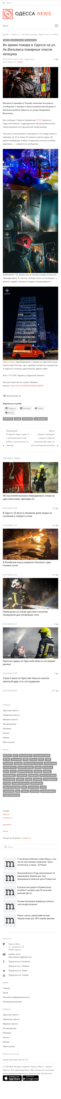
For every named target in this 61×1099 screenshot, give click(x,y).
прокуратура (36, 783)
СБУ (41, 759)
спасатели (27, 419)
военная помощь (25, 767)
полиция (37, 779)
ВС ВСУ (7, 755)
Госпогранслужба (41, 755)
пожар (17, 419)
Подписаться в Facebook (19, 962)
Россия (33, 759)
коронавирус (9, 775)
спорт (43, 787)
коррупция (22, 775)
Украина (18, 763)
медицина (33, 775)
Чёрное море (50, 763)
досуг (13, 771)
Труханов (8, 763)
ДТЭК (6, 759)
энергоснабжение (11, 795)
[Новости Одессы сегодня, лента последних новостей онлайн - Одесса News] (30, 14)
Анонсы (6, 733)
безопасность (10, 767)
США (48, 759)
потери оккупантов (21, 783)
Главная (6, 988)
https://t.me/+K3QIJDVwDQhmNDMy (26, 385)
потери (7, 783)
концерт (47, 771)
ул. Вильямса (41, 419)
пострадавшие (50, 779)
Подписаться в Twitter (18, 971)
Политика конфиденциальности (16, 997)
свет (24, 787)
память (20, 779)
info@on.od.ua (14, 954)
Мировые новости (10, 719)
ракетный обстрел (11, 787)
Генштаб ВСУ (25, 755)
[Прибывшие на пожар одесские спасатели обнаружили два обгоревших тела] (30, 580)
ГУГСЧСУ (8, 419)
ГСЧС (38, 120)
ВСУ (15, 755)
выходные (47, 767)
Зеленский (16, 759)
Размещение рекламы (12, 1002)
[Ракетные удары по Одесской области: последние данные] (30, 629)
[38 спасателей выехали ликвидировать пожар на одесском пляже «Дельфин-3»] (30, 464)
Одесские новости (17, 40)
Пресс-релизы (9, 742)
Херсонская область (33, 763)
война (38, 767)
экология (34, 791)
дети (6, 771)
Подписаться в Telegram (19, 966)
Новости (6, 40)
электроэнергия (48, 791)
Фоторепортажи (30, 40)
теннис (25, 791)
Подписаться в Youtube (19, 975)
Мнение (6, 738)
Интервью (7, 729)
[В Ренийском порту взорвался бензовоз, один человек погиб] (30, 530)
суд (17, 791)
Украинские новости (11, 715)
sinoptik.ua (26, 838)
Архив (5, 993)
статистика (8, 791)
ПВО (26, 759)
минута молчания (47, 775)
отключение (9, 779)
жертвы (38, 771)
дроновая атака (25, 771)
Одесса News (9, 362)
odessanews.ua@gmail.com (20, 957)
